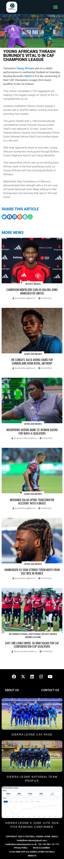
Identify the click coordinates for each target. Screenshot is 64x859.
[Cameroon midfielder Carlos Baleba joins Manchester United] (32, 261)
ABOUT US (12, 690)
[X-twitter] (23, 676)
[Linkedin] (32, 676)
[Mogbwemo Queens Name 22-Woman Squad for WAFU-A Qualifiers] (32, 401)
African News (33, 354)
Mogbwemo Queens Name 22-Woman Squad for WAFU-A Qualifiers (32, 431)
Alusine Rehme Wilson (27, 438)
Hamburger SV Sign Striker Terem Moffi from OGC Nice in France (32, 571)
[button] (55, 7)
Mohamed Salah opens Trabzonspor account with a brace (32, 501)
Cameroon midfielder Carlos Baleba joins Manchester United (32, 291)
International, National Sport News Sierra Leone (33, 636)
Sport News (33, 283)
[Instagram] (41, 676)
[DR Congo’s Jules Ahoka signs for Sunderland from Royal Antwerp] (32, 331)
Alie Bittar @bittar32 (26, 298)
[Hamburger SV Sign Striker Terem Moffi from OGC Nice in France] (32, 541)
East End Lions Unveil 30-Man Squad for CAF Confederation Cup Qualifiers (32, 645)
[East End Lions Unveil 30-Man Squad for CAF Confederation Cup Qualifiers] (32, 611)
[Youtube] (50, 676)
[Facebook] (14, 676)
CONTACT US (50, 690)
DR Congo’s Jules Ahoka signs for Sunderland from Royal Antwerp (32, 361)
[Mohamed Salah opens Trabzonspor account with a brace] (32, 471)
